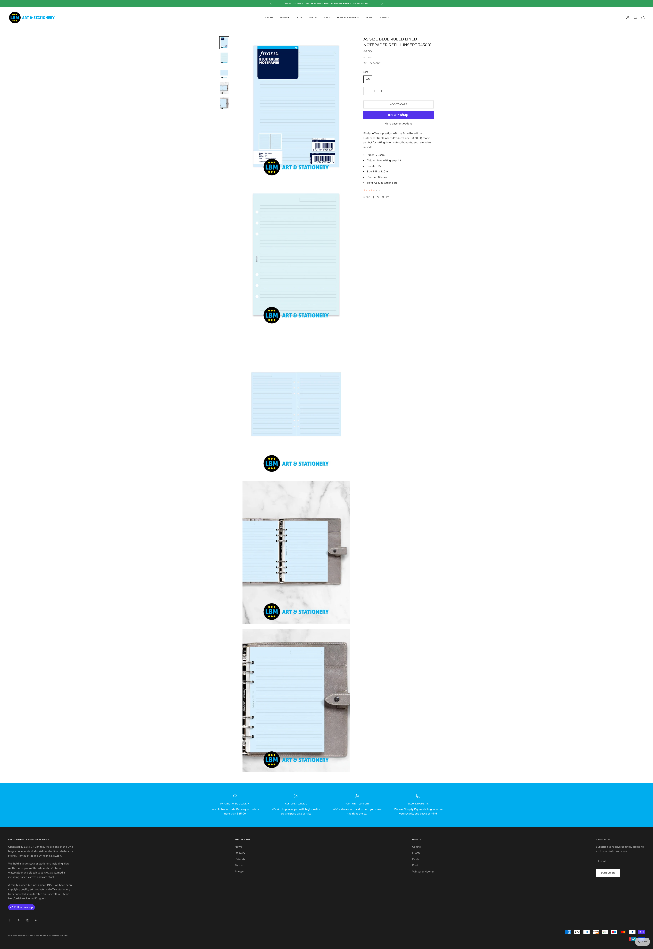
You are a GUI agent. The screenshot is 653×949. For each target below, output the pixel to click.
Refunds (240, 859)
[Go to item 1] (224, 42)
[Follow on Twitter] (18, 920)
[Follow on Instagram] (27, 920)
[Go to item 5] (224, 103)
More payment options (398, 123)
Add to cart (398, 104)
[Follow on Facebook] (10, 920)
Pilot (327, 17)
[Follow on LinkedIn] (36, 920)
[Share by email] (387, 197)
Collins (268, 17)
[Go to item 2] (224, 58)
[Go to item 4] (224, 88)
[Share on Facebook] (373, 197)
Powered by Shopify (58, 935)
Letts (299, 17)
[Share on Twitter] (378, 197)
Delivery (240, 853)
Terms (239, 865)
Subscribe (608, 872)
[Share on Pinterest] (383, 197)
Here (336, 3)
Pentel (313, 17)
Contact (384, 17)
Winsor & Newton (348, 17)
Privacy (239, 872)
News (368, 17)
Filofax (284, 17)
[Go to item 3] (224, 73)
